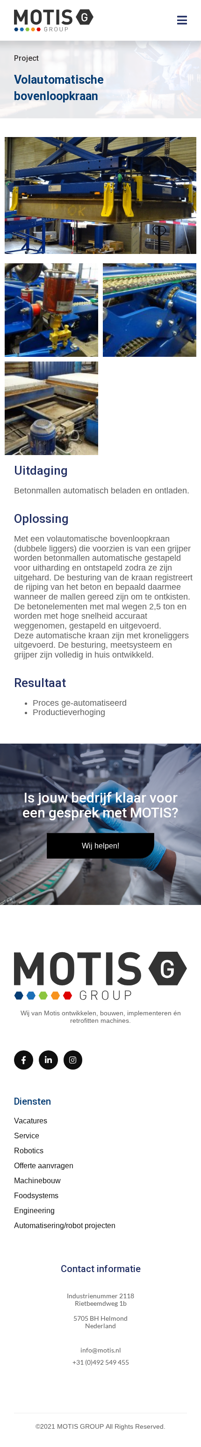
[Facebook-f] (23, 1060)
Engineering (34, 1211)
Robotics (28, 1151)
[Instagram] (73, 1060)
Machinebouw (37, 1181)
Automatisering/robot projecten (64, 1226)
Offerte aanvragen (43, 1166)
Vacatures (30, 1121)
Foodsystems (36, 1196)
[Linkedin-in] (48, 1060)
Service (26, 1136)
